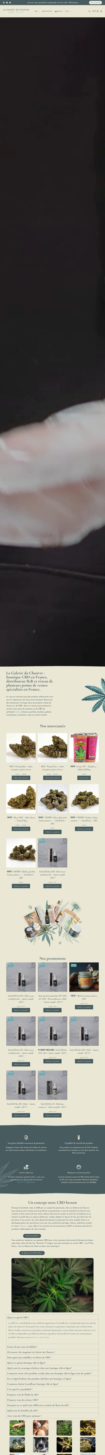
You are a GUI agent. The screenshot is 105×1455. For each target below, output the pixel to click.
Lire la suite (84, 778)
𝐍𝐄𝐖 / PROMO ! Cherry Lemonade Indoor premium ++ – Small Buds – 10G (52, 820)
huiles (17, 712)
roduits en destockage (40, 1337)
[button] (52, 1317)
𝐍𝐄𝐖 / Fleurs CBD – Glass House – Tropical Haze (21, 819)
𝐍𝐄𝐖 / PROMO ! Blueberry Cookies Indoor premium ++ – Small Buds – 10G (21, 874)
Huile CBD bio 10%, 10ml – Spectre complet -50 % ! (21, 1105)
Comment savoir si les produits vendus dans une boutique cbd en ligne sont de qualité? (49, 1373)
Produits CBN (47, 11)
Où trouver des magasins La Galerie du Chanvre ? (31, 1352)
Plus (67, 11)
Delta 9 (60, 11)
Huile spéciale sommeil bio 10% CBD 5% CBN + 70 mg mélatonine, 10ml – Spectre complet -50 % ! (52, 999)
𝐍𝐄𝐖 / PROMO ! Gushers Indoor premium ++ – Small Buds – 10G (84, 819)
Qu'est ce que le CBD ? (18, 1317)
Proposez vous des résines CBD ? (23, 1399)
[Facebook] (4, 2)
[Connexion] (101, 11)
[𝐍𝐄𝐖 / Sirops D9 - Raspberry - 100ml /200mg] (84, 747)
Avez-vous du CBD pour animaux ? (24, 1415)
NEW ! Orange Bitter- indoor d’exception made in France (21, 768)
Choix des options (21, 778)
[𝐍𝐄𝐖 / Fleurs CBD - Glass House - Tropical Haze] (21, 798)
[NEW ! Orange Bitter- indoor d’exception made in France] (21, 747)
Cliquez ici (23, 1226)
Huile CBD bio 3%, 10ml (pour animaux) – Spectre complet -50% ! (52, 1105)
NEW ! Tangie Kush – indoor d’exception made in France (52, 768)
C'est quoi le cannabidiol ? (19, 1389)
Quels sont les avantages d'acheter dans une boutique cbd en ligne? (39, 1368)
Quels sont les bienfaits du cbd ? (22, 1410)
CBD (36, 11)
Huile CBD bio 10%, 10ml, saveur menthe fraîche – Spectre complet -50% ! (21, 1053)
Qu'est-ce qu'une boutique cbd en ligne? (26, 1362)
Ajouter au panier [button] (52, 832)
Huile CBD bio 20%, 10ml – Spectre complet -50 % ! (84, 1051)
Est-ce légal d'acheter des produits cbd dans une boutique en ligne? (39, 1378)
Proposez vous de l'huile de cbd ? (23, 1394)
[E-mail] (10, 2)
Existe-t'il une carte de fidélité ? (22, 1346)
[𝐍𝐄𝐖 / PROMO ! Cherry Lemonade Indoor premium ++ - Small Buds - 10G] (52, 798)
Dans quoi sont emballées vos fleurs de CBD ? (29, 1357)
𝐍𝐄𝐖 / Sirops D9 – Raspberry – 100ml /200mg (84, 768)
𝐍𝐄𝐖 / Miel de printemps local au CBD (84, 997)
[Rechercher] (89, 11)
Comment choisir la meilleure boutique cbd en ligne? (33, 1384)
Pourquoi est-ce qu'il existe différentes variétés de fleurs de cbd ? (38, 1405)
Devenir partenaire (95, 2)
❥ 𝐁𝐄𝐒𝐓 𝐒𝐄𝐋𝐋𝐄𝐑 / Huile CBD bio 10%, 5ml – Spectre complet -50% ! (52, 1051)
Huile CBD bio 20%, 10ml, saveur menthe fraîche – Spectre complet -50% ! (52, 874)
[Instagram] (7, 2)
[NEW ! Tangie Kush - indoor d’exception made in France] (52, 747)
